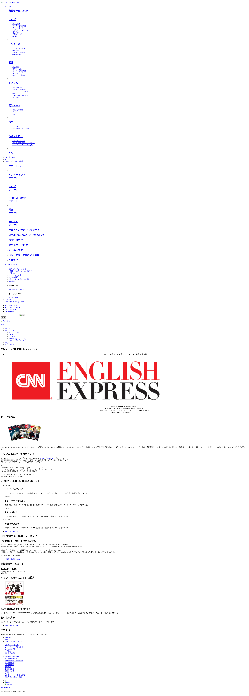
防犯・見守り (16, 136)
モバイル (13, 83)
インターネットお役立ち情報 (15, 675)
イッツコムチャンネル (12, 307)
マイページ (8, 159)
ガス (14, 114)
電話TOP (15, 67)
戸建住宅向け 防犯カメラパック (23, 143)
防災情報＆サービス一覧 (21, 128)
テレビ (12, 19)
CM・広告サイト (10, 309)
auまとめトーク (17, 73)
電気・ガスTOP (17, 110)
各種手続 (13, 260)
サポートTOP (16, 166)
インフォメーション (12, 645)
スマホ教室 (16, 97)
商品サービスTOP (18, 10)
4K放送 (15, 36)
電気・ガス (14, 105)
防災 (11, 122)
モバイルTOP (17, 87)
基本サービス (17, 50)
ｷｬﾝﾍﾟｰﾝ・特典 (10, 157)
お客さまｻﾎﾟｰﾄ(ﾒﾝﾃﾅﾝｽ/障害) (14, 161)
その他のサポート (11, 264)
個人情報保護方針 (11, 659)
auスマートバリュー (19, 75)
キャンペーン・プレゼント (14, 647)
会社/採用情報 (9, 311)
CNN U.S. (50, 458)
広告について (9, 671)
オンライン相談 (10, 653)
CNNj (42, 458)
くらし (12, 152)
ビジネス (8, 651)
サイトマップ (9, 673)
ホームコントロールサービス (22, 145)
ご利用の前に (9, 669)
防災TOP (15, 126)
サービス (8, 6)
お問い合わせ (16, 240)
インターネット (17, 44)
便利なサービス (17, 34)
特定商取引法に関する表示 (14, 661)
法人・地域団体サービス (13, 305)
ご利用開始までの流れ (20, 95)
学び (2, 324)
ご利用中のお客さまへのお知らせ (27, 234)
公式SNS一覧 (5, 687)
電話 (11, 62)
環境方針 (8, 667)
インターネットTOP (19, 48)
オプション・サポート (20, 91)
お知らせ (8, 299)
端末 (14, 93)
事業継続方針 (9, 663)
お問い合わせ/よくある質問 (14, 302)
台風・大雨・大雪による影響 (24, 255)
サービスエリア (10, 649)
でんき (14, 112)
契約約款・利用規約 (12, 656)
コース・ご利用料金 (19, 26)
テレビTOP (16, 24)
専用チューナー (17, 32)
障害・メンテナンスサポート (24, 229)
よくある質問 (16, 250)
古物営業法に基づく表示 (13, 677)
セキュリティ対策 (18, 245)
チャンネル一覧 (17, 28)
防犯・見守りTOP (18, 141)
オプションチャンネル (20, 30)
